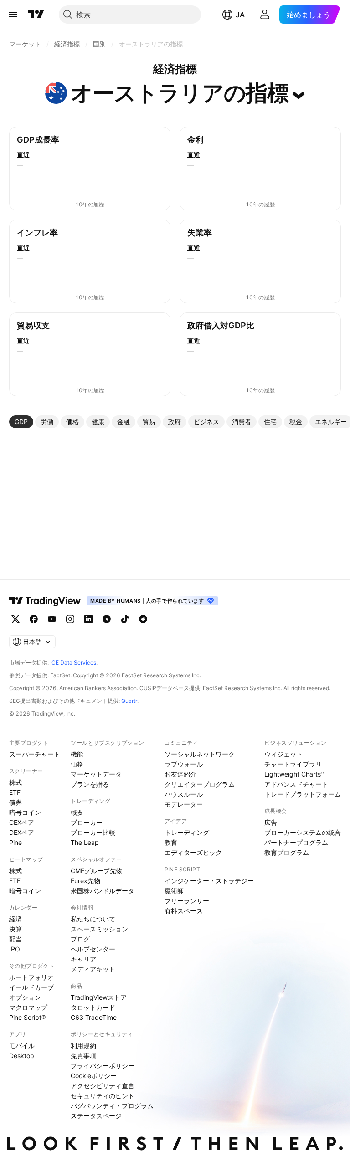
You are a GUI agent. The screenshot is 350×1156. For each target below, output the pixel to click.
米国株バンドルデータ (102, 891)
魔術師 (174, 891)
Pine (15, 842)
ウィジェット (283, 754)
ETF (15, 792)
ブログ (80, 939)
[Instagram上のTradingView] (70, 619)
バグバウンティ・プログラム (112, 1106)
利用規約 (83, 1045)
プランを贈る (90, 784)
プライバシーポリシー (102, 1065)
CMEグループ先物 (97, 871)
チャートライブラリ (293, 764)
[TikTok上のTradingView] (124, 619)
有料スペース (184, 911)
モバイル (22, 1045)
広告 (270, 822)
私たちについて (93, 919)
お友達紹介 (180, 774)
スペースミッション (99, 929)
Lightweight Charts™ (294, 774)
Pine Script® (27, 1017)
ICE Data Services (73, 662)
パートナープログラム (296, 842)
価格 (77, 764)
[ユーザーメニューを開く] (265, 14)
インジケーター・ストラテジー (209, 881)
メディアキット (93, 969)
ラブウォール (184, 764)
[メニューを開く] (13, 14)
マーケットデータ (96, 774)
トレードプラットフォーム (302, 794)
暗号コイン (25, 812)
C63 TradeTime (94, 1017)
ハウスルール (184, 794)
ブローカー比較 (93, 832)
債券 (15, 802)
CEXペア (21, 822)
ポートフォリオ (31, 977)
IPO (14, 949)
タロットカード (93, 1007)
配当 (15, 939)
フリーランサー (187, 901)
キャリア (83, 959)
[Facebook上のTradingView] (33, 619)
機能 (77, 754)
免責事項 (83, 1055)
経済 (15, 919)
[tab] (21, 421)
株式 (15, 782)
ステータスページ (96, 1116)
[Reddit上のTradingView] (143, 619)
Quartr (129, 700)
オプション (25, 997)
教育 (171, 842)
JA (240, 14)
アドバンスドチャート (296, 784)
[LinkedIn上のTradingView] (88, 619)
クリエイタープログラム (200, 784)
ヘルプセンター (93, 949)
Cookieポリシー (94, 1075)
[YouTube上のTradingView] (52, 619)
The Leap (85, 842)
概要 (77, 812)
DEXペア (21, 832)
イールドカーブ (31, 987)
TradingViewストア (99, 997)
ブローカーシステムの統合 (302, 832)
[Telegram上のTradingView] (106, 619)
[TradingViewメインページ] (45, 600)
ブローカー (87, 822)
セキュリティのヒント (102, 1096)
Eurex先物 (85, 881)
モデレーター (184, 804)
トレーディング (187, 832)
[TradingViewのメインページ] (36, 14)
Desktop (21, 1055)
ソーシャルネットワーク (200, 754)
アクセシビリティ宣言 (102, 1086)
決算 (15, 929)
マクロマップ (28, 1007)
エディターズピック (193, 852)
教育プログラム (286, 852)
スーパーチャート (34, 754)
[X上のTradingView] (15, 619)
